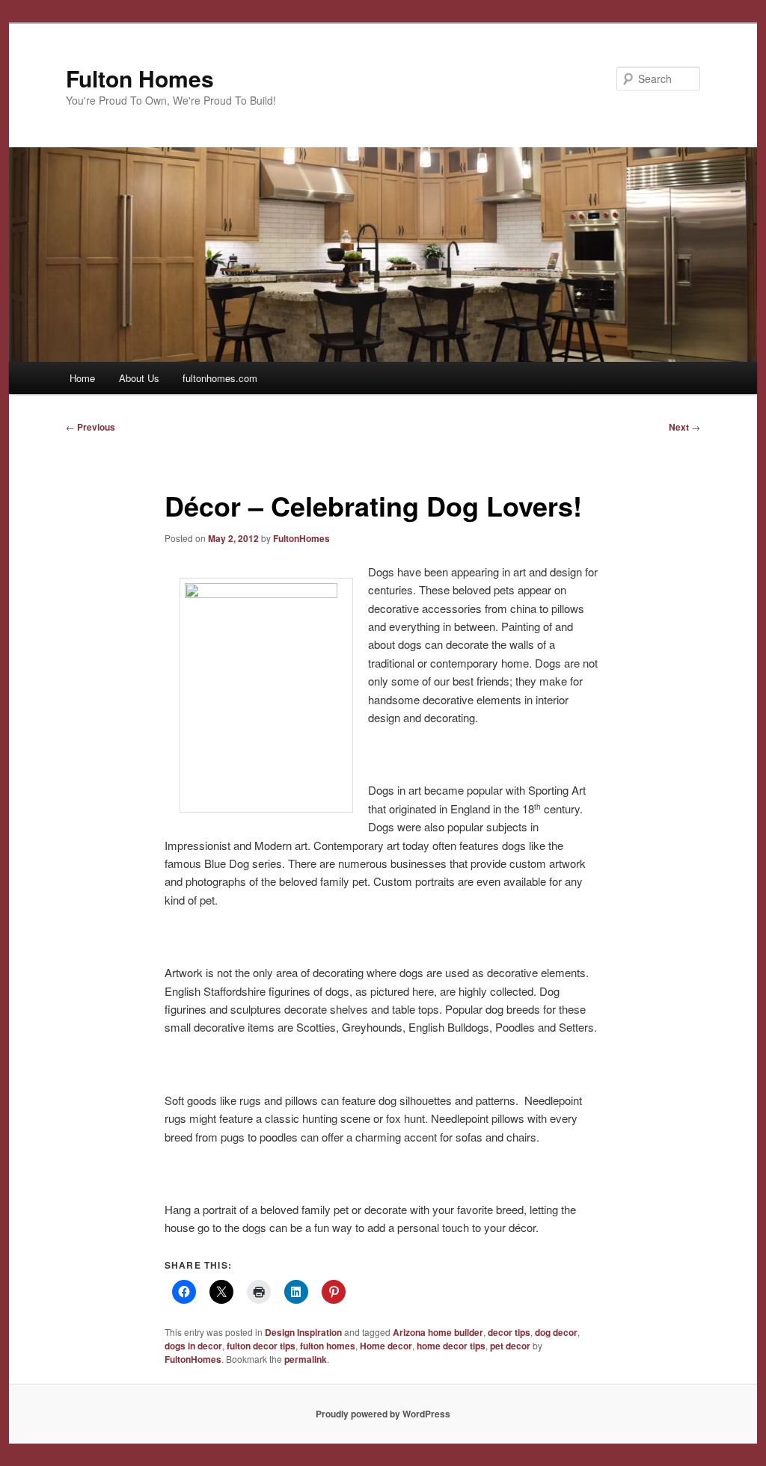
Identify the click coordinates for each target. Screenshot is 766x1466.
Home (82, 378)
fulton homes (327, 1345)
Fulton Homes (140, 78)
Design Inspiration (303, 1332)
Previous (90, 427)
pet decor (510, 1345)
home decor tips (451, 1345)
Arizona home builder (438, 1332)
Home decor (386, 1345)
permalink (305, 1359)
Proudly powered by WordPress (383, 1413)
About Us (139, 378)
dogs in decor (193, 1345)
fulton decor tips (261, 1345)
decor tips (509, 1332)
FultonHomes (301, 538)
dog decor (556, 1332)
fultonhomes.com (220, 378)
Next (684, 427)
